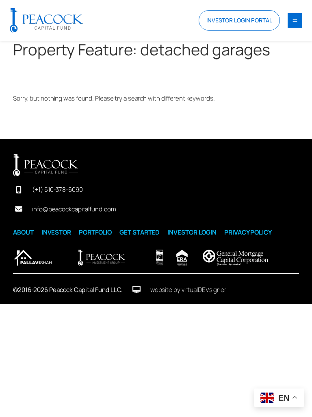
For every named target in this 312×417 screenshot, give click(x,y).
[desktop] (136, 289)
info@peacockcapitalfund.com (74, 209)
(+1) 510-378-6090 (57, 189)
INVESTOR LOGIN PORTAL (239, 20)
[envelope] (18, 209)
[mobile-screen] (18, 189)
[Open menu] (295, 20)
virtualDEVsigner (204, 289)
